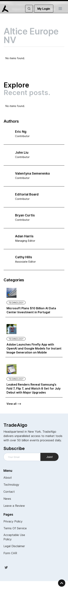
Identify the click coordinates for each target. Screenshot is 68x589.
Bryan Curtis (25, 215)
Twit (6, 567)
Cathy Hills (23, 257)
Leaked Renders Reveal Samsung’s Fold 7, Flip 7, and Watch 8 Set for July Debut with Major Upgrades (34, 388)
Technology (16, 302)
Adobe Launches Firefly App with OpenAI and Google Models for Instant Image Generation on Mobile (34, 348)
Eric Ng (20, 131)
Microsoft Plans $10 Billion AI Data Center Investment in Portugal (31, 310)
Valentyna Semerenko (32, 173)
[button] (60, 8)
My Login (43, 8)
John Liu (21, 152)
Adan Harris (24, 236)
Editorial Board (27, 194)
